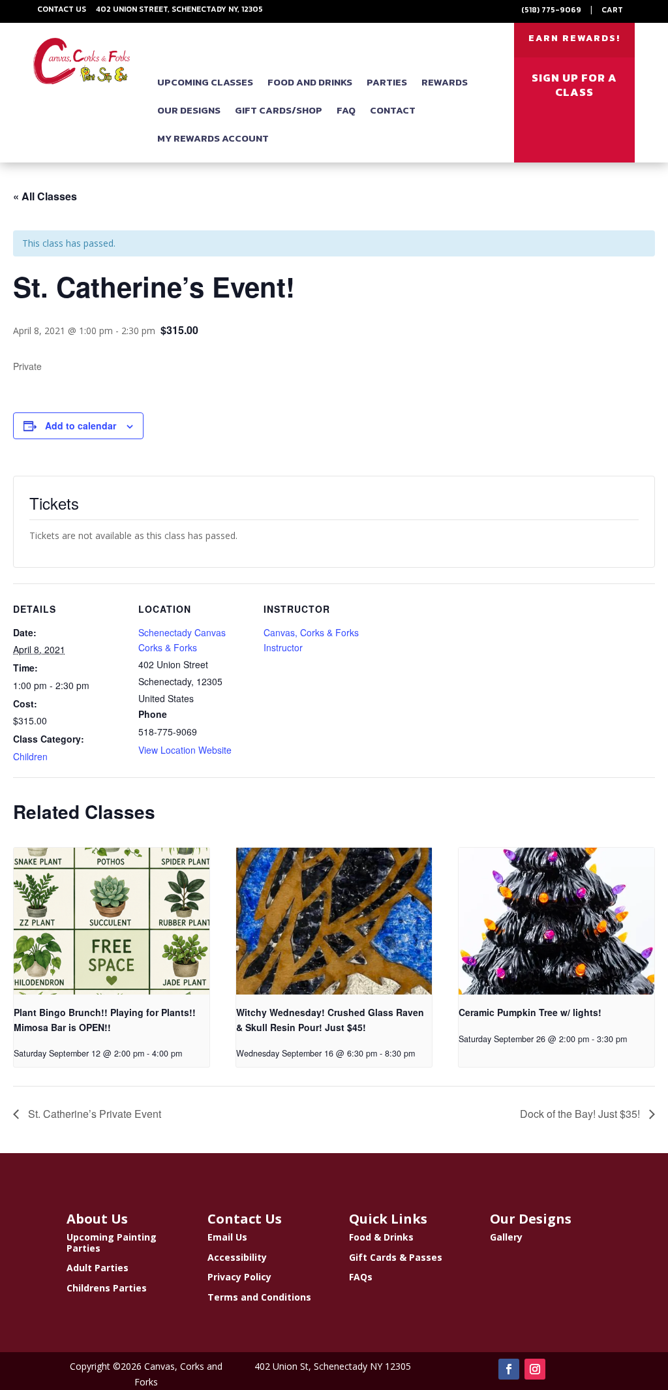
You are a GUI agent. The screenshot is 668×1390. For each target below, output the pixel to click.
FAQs (360, 1277)
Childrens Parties (107, 1288)
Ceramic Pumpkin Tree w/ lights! (530, 1012)
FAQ (346, 109)
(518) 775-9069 (551, 10)
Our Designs (188, 109)
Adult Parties (98, 1267)
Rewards (444, 81)
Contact (393, 109)
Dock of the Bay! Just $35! (581, 1113)
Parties (387, 81)
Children (30, 756)
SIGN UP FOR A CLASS (574, 84)
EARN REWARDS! (574, 38)
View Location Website (185, 749)
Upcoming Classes (205, 81)
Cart (612, 10)
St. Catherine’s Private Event (93, 1113)
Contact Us (61, 9)
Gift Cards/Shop (278, 109)
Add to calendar (80, 425)
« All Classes (45, 196)
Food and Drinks (309, 81)
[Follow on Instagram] (534, 1369)
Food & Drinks (381, 1237)
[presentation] (111, 921)
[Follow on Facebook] (508, 1369)
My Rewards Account (213, 138)
